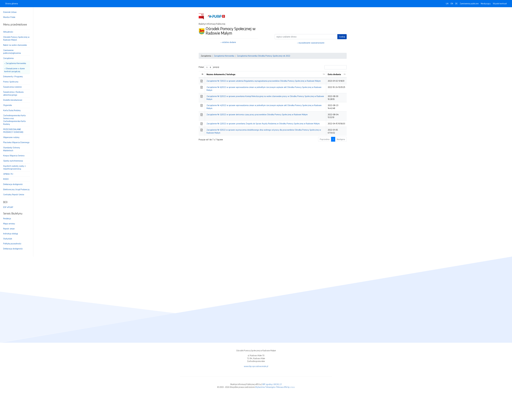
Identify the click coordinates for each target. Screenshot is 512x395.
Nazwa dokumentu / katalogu (221, 74)
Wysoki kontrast (500, 3)
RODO (6, 179)
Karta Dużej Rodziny (12, 110)
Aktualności (8, 32)
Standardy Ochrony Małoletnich (11, 149)
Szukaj (342, 36)
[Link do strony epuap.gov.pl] (216, 16)
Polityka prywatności (12, 243)
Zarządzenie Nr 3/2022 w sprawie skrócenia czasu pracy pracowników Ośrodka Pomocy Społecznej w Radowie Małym (257, 114)
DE (456, 3)
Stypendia (7, 105)
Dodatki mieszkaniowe (12, 100)
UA (447, 3)
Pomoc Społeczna (10, 81)
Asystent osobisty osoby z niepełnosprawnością (14, 167)
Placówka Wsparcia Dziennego (16, 142)
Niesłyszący (486, 3)
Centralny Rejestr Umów (13, 194)
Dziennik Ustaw (10, 12)
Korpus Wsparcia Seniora (13, 155)
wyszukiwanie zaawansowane (311, 42)
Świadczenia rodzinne (12, 87)
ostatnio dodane (229, 42)
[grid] (273, 103)
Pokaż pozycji (209, 67)
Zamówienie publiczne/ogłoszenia (12, 51)
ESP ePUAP (8, 207)
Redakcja (7, 218)
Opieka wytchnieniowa (13, 160)
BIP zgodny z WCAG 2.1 (272, 384)
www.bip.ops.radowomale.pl (256, 366)
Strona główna (11, 3)
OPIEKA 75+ (8, 174)
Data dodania (334, 74)
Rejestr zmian (9, 228)
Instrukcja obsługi (10, 233)
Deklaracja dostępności (13, 184)
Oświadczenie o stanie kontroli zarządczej (14, 70)
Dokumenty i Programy (13, 76)
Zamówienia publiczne (469, 3)
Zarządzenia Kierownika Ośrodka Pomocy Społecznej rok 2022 (263, 56)
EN (452, 3)
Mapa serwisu (9, 223)
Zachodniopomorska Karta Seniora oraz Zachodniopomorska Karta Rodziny (14, 119)
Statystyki (7, 238)
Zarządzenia (8, 58)
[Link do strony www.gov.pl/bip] (203, 16)
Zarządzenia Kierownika (16, 63)
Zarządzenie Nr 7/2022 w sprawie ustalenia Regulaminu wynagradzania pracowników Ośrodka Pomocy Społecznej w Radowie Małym (264, 81)
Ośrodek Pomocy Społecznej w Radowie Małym (16, 38)
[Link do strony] (16, 28)
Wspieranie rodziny (11, 137)
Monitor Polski (9, 17)
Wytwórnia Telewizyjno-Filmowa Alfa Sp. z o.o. (275, 387)
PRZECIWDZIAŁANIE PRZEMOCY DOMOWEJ (13, 130)
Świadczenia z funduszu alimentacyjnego (13, 93)
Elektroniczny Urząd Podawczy (16, 189)
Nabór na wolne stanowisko (15, 45)
